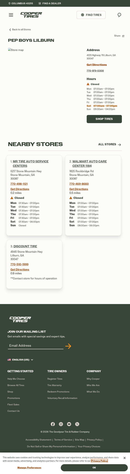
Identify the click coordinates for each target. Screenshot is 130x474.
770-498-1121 (19, 184)
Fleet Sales (13, 404)
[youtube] (69, 424)
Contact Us (13, 411)
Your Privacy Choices (89, 446)
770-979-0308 (95, 70)
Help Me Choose (16, 378)
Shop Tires (104, 119)
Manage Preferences (29, 467)
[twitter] (77, 424)
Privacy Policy (94, 439)
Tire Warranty (54, 385)
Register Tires (54, 378)
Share (117, 35)
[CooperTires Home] (31, 15)
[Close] (124, 458)
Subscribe (67, 346)
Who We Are (93, 385)
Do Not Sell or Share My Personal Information (51, 446)
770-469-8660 (79, 184)
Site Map (79, 439)
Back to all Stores (21, 29)
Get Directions (97, 65)
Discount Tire (25, 246)
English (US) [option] (20, 359)
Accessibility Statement (38, 439)
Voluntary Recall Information (62, 398)
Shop (10, 391)
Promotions (13, 398)
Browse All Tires (15, 385)
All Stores (107, 144)
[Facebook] (53, 424)
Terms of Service (63, 439)
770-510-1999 (19, 264)
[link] (49, 3)
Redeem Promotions (58, 391)
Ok (94, 467)
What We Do (93, 391)
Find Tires (94, 15)
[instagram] (61, 424)
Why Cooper (93, 378)
